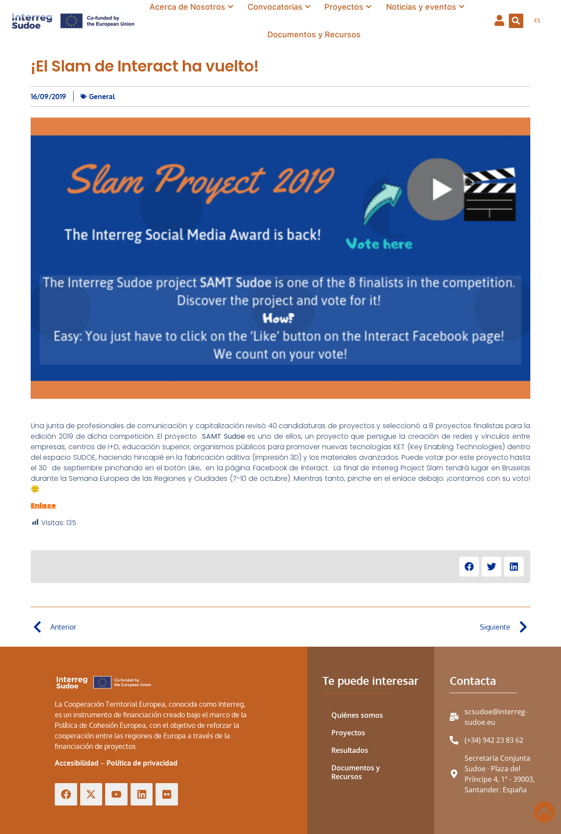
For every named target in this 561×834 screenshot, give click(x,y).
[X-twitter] (91, 794)
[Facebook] (66, 794)
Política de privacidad (142, 763)
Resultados (349, 750)
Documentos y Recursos (355, 772)
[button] (516, 21)
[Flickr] (167, 794)
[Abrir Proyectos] (369, 7)
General (102, 96)
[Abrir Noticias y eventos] (461, 7)
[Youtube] (116, 794)
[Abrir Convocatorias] (308, 7)
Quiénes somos (357, 715)
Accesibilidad (77, 763)
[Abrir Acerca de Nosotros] (230, 7)
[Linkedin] (142, 794)
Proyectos (348, 732)
